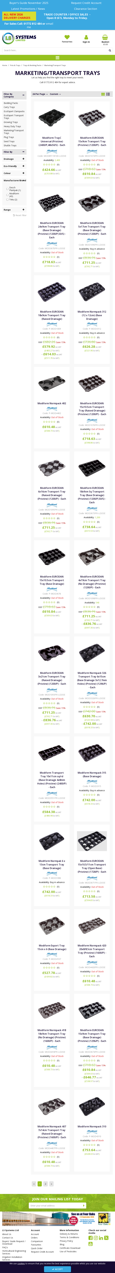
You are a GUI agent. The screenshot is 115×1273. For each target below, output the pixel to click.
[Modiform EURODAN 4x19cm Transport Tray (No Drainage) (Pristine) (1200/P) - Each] (92, 556)
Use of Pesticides (68, 1251)
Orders (34, 1237)
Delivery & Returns (69, 1234)
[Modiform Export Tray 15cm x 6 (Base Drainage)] (52, 925)
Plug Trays (9, 137)
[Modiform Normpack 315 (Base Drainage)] (92, 752)
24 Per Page (39, 94)
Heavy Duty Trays (12, 126)
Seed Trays (9, 141)
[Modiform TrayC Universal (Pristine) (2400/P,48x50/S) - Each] (52, 117)
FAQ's (5, 1247)
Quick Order (37, 1248)
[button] (52, 164)
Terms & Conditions (69, 1237)
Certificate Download (70, 1248)
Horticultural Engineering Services (14, 1252)
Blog (62, 1244)
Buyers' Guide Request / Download (13, 1242)
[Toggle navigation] (58, 58)
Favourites (36, 1244)
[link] (90, 1238)
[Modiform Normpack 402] (52, 383)
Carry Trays (9, 107)
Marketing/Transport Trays (14, 131)
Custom (54, 94)
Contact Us (7, 1237)
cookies (21, 1263)
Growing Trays (11, 122)
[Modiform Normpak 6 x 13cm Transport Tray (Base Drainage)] (52, 840)
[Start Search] (110, 50)
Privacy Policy (66, 1241)
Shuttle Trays (10, 145)
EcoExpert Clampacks (14, 111)
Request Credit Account (42, 1251)
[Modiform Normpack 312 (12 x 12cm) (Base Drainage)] (92, 291)
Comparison (37, 1241)
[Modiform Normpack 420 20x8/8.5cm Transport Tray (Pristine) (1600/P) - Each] (92, 925)
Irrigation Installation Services (12, 1258)
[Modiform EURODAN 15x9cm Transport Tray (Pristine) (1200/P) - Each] (92, 117)
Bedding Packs (11, 103)
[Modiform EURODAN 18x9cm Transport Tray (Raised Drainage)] (52, 291)
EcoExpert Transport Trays (14, 116)
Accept (59, 1269)
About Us (6, 1234)
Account (35, 1234)
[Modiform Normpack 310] (92, 1106)
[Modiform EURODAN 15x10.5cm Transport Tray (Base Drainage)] (52, 556)
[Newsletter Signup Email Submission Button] (84, 1206)
